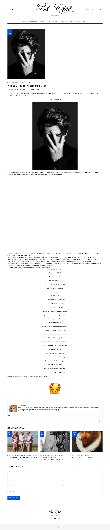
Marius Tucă (49, 265)
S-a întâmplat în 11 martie (82, 457)
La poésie (55, 455)
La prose (22, 455)
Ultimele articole (15, 82)
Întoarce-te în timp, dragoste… (20, 402)
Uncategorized (26, 82)
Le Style (55, 21)
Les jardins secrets (75, 21)
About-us (85, 21)
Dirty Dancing (37, 421)
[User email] (9, 415)
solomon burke (68, 421)
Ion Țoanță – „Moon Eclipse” (51, 459)
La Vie (48, 21)
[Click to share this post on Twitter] (96, 421)
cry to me (28, 421)
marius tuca (59, 421)
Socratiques (64, 21)
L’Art (42, 21)
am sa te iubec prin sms (17, 421)
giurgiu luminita (48, 421)
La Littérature (33, 21)
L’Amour (24, 21)
